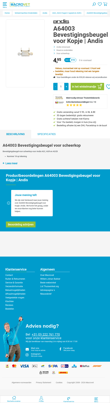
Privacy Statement (43, 382)
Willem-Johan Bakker (50, 279)
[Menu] (96, 399)
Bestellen (9, 309)
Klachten (9, 301)
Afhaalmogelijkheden (15, 294)
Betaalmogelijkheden (15, 290)
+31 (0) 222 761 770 (46, 334)
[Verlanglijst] (100, 4)
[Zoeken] (94, 4)
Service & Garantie (14, 282)
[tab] (15, 134)
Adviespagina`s (47, 290)
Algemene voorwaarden (21, 382)
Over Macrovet (47, 275)
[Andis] (61, 21)
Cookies (59, 382)
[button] (68, 399)
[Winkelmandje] (105, 4)
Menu (5, 7)
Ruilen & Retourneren (15, 279)
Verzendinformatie (14, 286)
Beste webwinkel (48, 282)
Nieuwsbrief (46, 294)
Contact (9, 275)
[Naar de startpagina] (20, 4)
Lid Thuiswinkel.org (49, 286)
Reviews (9, 305)
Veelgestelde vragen (14, 297)
